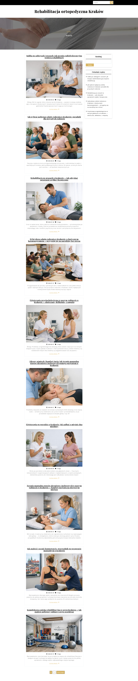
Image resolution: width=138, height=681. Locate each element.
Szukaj (98, 56)
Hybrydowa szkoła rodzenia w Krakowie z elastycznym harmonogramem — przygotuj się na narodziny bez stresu (54, 240)
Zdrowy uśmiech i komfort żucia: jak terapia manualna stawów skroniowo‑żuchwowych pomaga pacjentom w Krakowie (54, 363)
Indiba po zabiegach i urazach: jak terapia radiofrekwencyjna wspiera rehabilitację (54, 57)
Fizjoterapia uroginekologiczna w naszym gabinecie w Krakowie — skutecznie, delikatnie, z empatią (54, 301)
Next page (60, 672)
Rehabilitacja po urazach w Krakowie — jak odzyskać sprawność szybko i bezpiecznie (54, 179)
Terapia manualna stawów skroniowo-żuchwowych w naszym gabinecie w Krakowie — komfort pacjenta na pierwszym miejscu (54, 487)
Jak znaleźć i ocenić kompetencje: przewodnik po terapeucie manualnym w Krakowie (54, 549)
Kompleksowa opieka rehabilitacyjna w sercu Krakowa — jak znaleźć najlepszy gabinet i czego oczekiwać (54, 611)
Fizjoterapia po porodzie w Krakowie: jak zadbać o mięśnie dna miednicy (54, 425)
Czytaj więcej (53, 109)
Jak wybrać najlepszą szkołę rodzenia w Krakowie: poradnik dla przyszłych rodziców (54, 118)
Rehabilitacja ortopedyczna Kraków (69, 11)
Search (111, 2)
